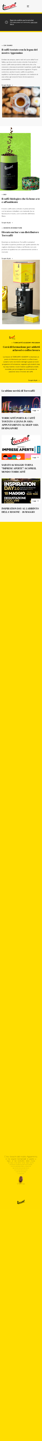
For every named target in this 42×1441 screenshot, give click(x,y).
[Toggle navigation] (22, 6)
